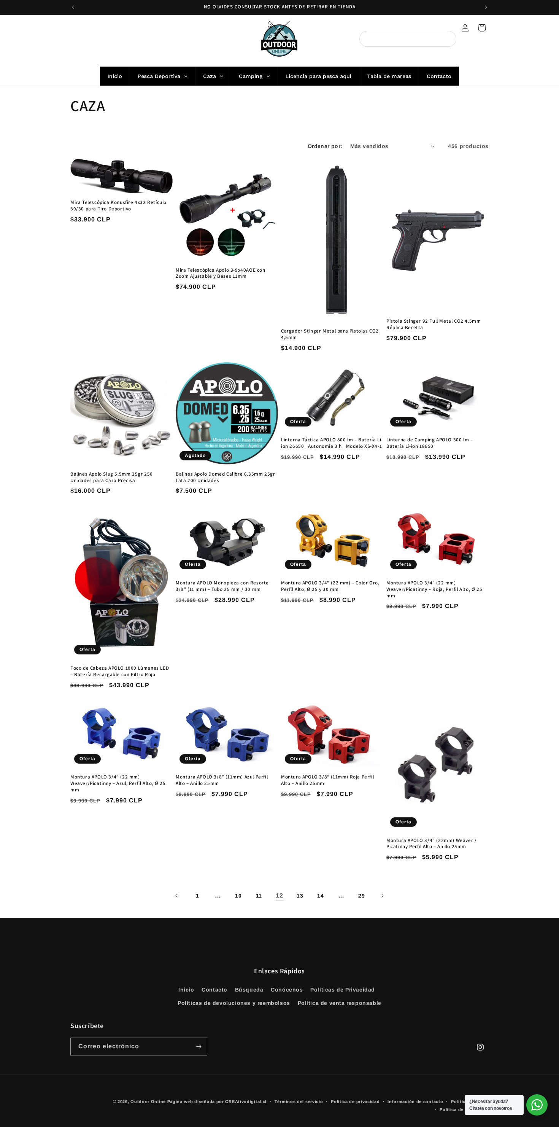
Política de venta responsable (339, 1003)
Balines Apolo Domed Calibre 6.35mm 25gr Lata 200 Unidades (225, 477)
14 (320, 896)
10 (238, 896)
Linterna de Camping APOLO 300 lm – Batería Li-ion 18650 (429, 443)
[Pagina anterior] (176, 895)
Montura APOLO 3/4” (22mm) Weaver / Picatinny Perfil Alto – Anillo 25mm (431, 843)
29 (361, 896)
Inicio (186, 990)
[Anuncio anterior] (73, 7)
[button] (481, 27)
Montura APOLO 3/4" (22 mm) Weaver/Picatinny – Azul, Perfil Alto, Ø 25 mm (117, 783)
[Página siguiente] (382, 895)
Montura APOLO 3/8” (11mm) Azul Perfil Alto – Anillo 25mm (222, 780)
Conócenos (287, 990)
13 (300, 896)
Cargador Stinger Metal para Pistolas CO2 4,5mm (330, 334)
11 (259, 896)
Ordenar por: (325, 146)
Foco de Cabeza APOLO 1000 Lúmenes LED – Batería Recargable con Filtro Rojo (119, 671)
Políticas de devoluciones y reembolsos (234, 1003)
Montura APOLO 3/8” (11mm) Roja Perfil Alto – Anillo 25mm (327, 780)
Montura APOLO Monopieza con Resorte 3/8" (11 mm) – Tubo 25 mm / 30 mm (222, 586)
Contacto (214, 990)
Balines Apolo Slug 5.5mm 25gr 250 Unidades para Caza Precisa (111, 477)
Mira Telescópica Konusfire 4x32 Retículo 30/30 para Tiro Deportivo (118, 205)
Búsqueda (249, 990)
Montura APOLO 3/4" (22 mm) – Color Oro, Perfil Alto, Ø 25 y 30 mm (330, 586)
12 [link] (279, 895)
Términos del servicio (299, 1101)
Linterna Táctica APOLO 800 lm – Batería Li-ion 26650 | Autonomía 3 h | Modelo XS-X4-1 (332, 443)
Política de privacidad (355, 1101)
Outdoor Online (148, 1101)
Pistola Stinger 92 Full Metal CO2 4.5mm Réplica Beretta (433, 324)
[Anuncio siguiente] (486, 7)
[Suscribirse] (198, 1046)
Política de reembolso (464, 1109)
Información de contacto (415, 1101)
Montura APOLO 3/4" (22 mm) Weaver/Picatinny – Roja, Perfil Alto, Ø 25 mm (434, 589)
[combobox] (407, 39)
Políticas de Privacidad (342, 990)
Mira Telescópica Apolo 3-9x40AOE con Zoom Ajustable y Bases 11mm (220, 273)
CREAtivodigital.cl (246, 1101)
